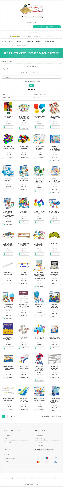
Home (4, 41)
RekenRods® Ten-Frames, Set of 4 (54, 117)
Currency (32, 33)
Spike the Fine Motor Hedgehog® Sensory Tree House (8, 307)
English (11, 41)
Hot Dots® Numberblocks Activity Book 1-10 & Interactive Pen (39, 275)
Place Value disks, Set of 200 (8, 147)
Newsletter (40, 445)
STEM (19, 41)
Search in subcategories (32, 81)
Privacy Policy (41, 478)
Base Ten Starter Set (8, 179)
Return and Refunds (21, 478)
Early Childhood (7, 46)
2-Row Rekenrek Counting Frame (23, 244)
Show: (35, 97)
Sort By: (4, 97)
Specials (8, 465)
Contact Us (9, 435)
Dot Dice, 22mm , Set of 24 (24, 147)
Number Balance (24, 273)
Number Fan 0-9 (55, 243)
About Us (32, 478)
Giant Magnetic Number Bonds (54, 337)
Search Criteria (31, 66)
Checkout (50, 36)
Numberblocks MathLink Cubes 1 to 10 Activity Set (23, 118)
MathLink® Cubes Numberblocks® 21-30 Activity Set (54, 181)
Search (11, 61)
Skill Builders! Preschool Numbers (39, 148)
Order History (41, 439)
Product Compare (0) (40, 94)
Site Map (8, 442)
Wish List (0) (27, 36)
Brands (8, 454)
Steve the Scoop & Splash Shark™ (54, 211)
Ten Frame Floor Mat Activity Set (24, 400)
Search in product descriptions (32, 73)
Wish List (39, 442)
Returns (8, 439)
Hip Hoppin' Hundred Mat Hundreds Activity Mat (54, 307)
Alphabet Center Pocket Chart (8, 338)
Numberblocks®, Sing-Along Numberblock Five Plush (54, 401)
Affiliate (8, 461)
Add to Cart (9, 127)
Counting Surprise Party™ (23, 211)
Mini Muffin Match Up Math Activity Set (8, 244)
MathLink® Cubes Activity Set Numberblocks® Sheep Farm (8, 213)
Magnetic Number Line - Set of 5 (54, 368)
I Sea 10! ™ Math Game (39, 305)
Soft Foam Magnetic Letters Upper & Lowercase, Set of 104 (39, 369)
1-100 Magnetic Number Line (8, 399)
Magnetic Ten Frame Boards (24, 367)
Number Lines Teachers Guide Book (24, 306)
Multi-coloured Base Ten (39, 116)
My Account (31, 22)
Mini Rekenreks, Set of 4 (24, 337)
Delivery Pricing (8, 478)
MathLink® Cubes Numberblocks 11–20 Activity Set (55, 149)
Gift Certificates (10, 458)
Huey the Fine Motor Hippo (39, 337)
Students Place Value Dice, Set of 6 (39, 212)
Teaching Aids (49, 41)
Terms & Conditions (53, 478)
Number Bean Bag (8, 116)
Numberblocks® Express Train (23, 179)
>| (15, 416)
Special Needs (21, 46)
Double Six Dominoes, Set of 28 (54, 274)
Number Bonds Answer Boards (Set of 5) (8, 368)
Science (38, 41)
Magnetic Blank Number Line (8, 273)
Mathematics (28, 41)
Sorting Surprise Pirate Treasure (39, 244)
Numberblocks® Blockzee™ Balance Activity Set (39, 181)
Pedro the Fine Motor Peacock (39, 399)
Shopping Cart (39, 36)
